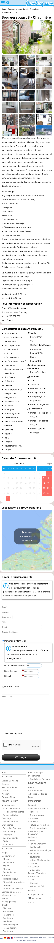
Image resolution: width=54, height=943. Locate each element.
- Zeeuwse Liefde (10, 838)
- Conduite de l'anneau (39, 779)
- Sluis (31, 879)
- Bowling (6, 885)
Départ (8, 676)
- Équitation (7, 918)
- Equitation (7, 931)
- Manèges (7, 921)
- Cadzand (33, 883)
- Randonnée (8, 915)
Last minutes (8, 844)
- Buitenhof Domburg (11, 828)
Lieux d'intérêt (8, 856)
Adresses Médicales (37, 794)
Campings (6, 818)
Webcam (6, 794)
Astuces (5, 784)
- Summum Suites (10, 815)
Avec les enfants (9, 787)
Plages (5, 852)
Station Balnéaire (10, 781)
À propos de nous (36, 894)
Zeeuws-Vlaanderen (37, 873)
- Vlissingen (33, 866)
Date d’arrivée (11, 671)
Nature (5, 898)
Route (31, 787)
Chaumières (7, 825)
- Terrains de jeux (10, 879)
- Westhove (7, 834)
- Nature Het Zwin (36, 886)
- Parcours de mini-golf (12, 888)
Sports (5, 905)
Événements (34, 776)
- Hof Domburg (8, 831)
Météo (5, 790)
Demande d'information (15, 641)
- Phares (6, 869)
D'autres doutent (12, 686)
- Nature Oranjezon (37, 843)
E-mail (10, 320)
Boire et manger (35, 772)
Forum (31, 797)
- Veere (31, 840)
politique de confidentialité (38, 937)
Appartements (8, 805)
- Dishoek (32, 863)
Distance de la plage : (40, 413)
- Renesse (33, 812)
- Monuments (8, 862)
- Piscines (6, 908)
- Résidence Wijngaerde (13, 812)
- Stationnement (36, 790)
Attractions (7, 875)
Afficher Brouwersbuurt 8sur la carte (27, 536)
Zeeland (32, 805)
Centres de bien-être (11, 892)
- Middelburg (34, 870)
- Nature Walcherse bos (39, 860)
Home (4, 772)
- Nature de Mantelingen (40, 850)
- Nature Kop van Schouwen (36, 832)
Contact (32, 902)
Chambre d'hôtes (10, 821)
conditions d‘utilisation (21, 937)
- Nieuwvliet (34, 876)
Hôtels (5, 841)
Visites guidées (9, 901)
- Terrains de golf (10, 924)
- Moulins (6, 865)
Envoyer (22, 757)
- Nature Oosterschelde (39, 825)
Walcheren (33, 837)
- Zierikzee (33, 821)
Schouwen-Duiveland (38, 808)
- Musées (6, 859)
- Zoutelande (34, 857)
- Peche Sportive (10, 928)
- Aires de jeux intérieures (14, 882)
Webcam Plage (8, 797)
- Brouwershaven (36, 815)
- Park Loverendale (11, 808)
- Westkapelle (34, 853)
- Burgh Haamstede (37, 828)
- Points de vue (9, 872)
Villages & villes (9, 895)
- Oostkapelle (34, 847)
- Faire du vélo (8, 911)
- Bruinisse (33, 818)
